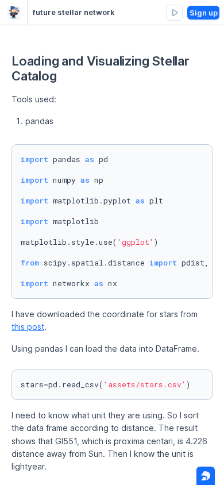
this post (27, 327)
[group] (175, 13)
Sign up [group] (204, 12)
